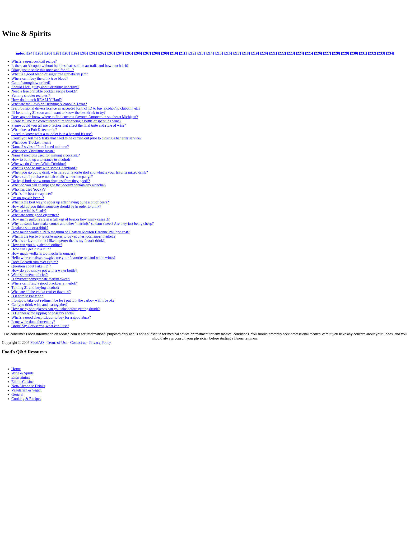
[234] (390, 53)
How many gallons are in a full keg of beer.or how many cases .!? (60, 219)
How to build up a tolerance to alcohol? (40, 159)
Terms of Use (57, 342)
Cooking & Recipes (26, 399)
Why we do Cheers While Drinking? (38, 164)
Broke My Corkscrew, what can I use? (40, 326)
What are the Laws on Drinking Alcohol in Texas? (49, 104)
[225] (309, 53)
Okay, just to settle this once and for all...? (42, 70)
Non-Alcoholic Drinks (28, 386)
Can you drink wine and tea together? (39, 305)
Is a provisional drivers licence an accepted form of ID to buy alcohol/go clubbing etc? (75, 108)
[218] (246, 53)
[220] (264, 53)
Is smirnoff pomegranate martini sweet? (40, 279)
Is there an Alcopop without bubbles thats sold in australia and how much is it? (70, 66)
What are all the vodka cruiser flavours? (41, 292)
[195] (39, 53)
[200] (84, 53)
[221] (273, 53)
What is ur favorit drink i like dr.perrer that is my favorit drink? (58, 241)
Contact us (78, 342)
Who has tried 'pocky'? (28, 189)
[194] (30, 53)
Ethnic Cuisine (22, 382)
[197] (57, 53)
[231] (363, 53)
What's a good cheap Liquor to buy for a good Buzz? (51, 317)
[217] (237, 53)
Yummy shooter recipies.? (30, 95)
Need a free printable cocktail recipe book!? (44, 91)
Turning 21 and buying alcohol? (35, 287)
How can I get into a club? (31, 249)
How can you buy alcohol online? (36, 245)
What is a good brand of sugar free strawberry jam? (49, 74)
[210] (174, 53)
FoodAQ (37, 342)
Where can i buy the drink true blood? (39, 78)
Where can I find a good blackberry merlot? (44, 283)
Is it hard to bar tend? (27, 296)
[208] (156, 53)
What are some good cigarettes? (35, 215)
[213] (201, 53)
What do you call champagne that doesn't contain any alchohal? (58, 185)
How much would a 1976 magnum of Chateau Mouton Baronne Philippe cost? (70, 232)
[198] (66, 53)
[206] (138, 53)
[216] (228, 53)
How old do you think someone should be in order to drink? (56, 206)
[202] (102, 53)
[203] (111, 53)
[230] (354, 53)
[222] (282, 53)
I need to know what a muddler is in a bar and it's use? (52, 134)
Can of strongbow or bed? (31, 83)
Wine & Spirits (22, 373)
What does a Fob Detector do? (34, 130)
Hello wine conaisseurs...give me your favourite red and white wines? (63, 258)
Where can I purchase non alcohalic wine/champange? (52, 177)
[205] (129, 53)
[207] (147, 53)
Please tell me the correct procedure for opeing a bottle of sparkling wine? (66, 121)
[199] (75, 53)
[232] (372, 53)
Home (16, 369)
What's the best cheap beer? (32, 194)
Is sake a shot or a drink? (29, 228)
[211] (183, 53)
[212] (192, 53)
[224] (300, 53)
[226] (318, 53)
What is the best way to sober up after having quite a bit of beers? (60, 202)
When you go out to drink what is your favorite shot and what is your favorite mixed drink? (79, 172)
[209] (165, 53)
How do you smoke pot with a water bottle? (44, 270)
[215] (219, 53)
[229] (345, 53)
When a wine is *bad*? (29, 211)
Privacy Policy (100, 342)
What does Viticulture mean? (33, 151)
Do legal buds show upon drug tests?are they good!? (50, 181)
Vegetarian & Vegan (26, 390)
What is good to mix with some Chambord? (44, 168)
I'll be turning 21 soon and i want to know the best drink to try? (58, 112)
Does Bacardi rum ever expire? (34, 262)
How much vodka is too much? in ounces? (43, 253)
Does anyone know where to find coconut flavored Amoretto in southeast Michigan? (74, 117)
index (20, 53)
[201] (93, 53)
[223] (291, 53)
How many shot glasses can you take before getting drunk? (55, 309)
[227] (327, 53)
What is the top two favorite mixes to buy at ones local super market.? (63, 236)
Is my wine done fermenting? (33, 322)
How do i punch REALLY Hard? (36, 100)
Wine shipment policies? (29, 275)
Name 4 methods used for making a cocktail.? (45, 155)
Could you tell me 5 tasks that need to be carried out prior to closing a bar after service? (76, 138)
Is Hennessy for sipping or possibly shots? (42, 313)
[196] (48, 53)
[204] (120, 53)
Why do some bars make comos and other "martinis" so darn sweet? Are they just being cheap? (82, 223)
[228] (336, 53)
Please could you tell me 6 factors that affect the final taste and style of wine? (68, 125)
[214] (210, 53)
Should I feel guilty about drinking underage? (45, 87)
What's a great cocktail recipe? (34, 61)
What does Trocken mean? (31, 142)
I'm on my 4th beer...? (27, 198)
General (17, 394)
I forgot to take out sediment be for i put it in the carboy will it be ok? (62, 300)
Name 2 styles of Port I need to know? (40, 147)
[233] (381, 53)
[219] (255, 53)
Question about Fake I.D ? (31, 266)
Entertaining (20, 377)
